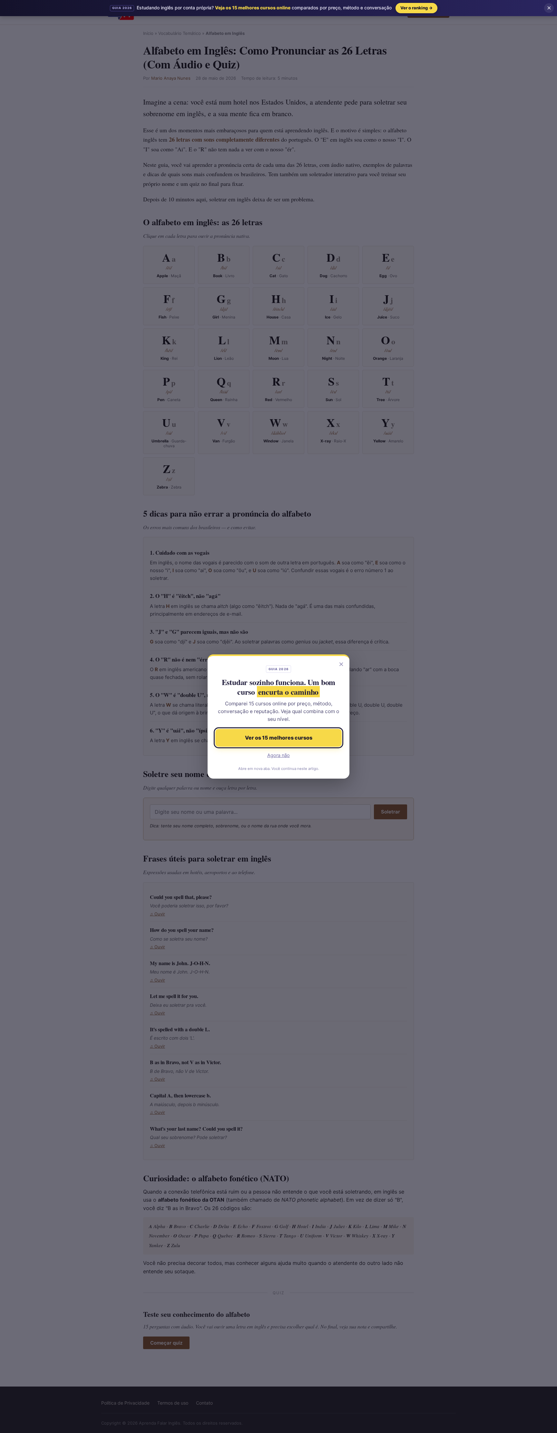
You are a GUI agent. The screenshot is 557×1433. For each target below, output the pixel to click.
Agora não (278, 755)
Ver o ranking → (416, 7)
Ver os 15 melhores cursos (278, 737)
